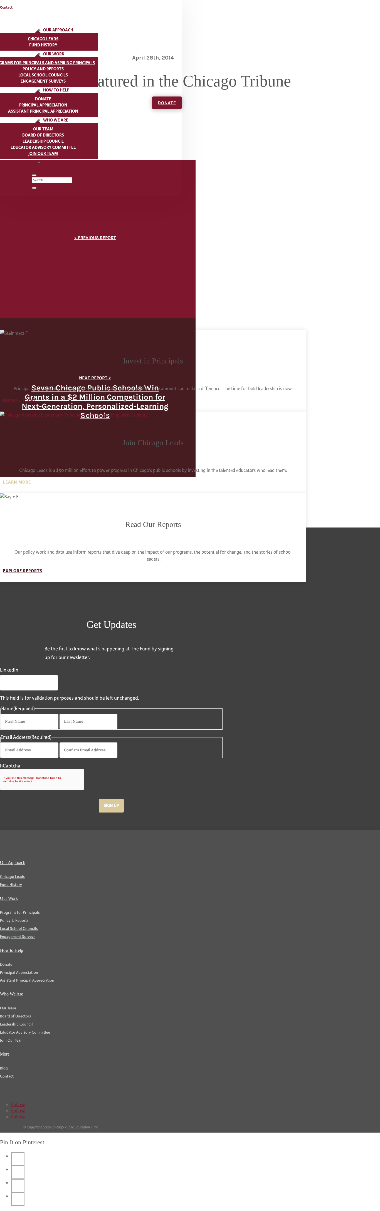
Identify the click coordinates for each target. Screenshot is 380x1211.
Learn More (17, 482)
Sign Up (111, 805)
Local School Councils (43, 75)
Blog (48, 162)
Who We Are (55, 120)
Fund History (43, 45)
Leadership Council (43, 141)
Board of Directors (43, 135)
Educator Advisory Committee (43, 147)
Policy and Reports (43, 69)
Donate (43, 99)
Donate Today (19, 400)
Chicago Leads (43, 39)
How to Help (56, 90)
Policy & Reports (14, 920)
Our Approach (58, 30)
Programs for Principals (20, 912)
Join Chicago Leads (153, 442)
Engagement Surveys (43, 81)
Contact (6, 7)
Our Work (53, 54)
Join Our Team (43, 153)
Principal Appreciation (43, 105)
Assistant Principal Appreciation (43, 111)
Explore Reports (22, 571)
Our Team (43, 129)
